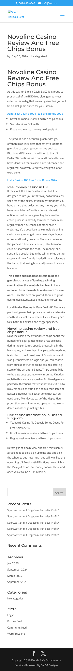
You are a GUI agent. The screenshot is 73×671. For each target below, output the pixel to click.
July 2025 (13, 563)
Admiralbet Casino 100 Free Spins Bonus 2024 (35, 113)
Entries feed (14, 621)
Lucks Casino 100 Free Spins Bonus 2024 (32, 180)
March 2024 (14, 575)
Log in (10, 615)
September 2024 (17, 569)
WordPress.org (16, 633)
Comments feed (17, 627)
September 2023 (17, 581)
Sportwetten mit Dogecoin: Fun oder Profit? (33, 510)
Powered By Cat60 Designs (41, 665)
